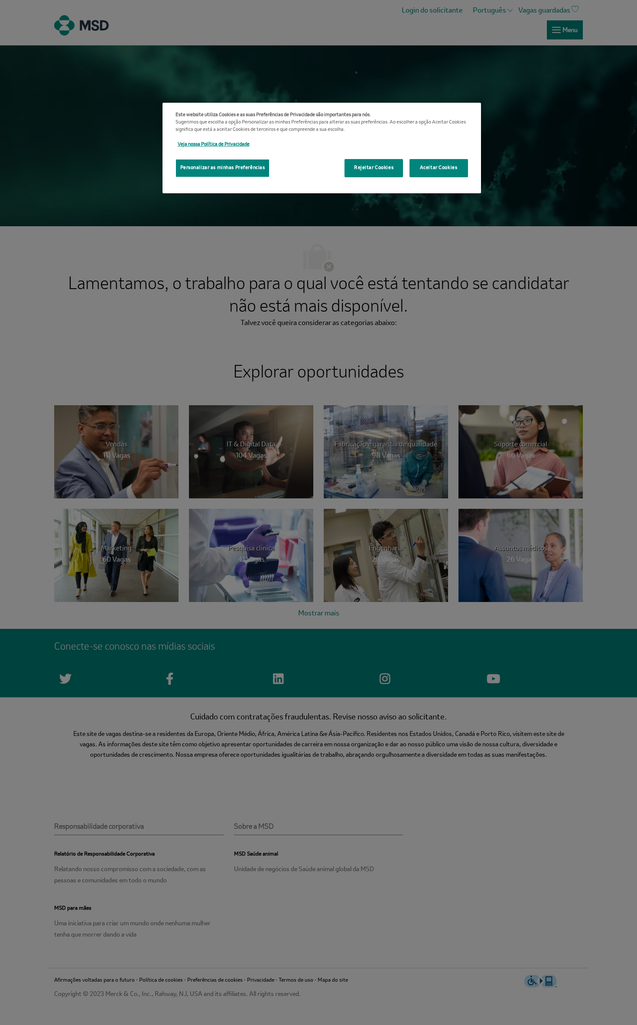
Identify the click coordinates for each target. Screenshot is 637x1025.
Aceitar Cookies (439, 167)
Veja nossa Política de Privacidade (214, 144)
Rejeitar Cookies (373, 167)
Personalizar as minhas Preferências (222, 167)
